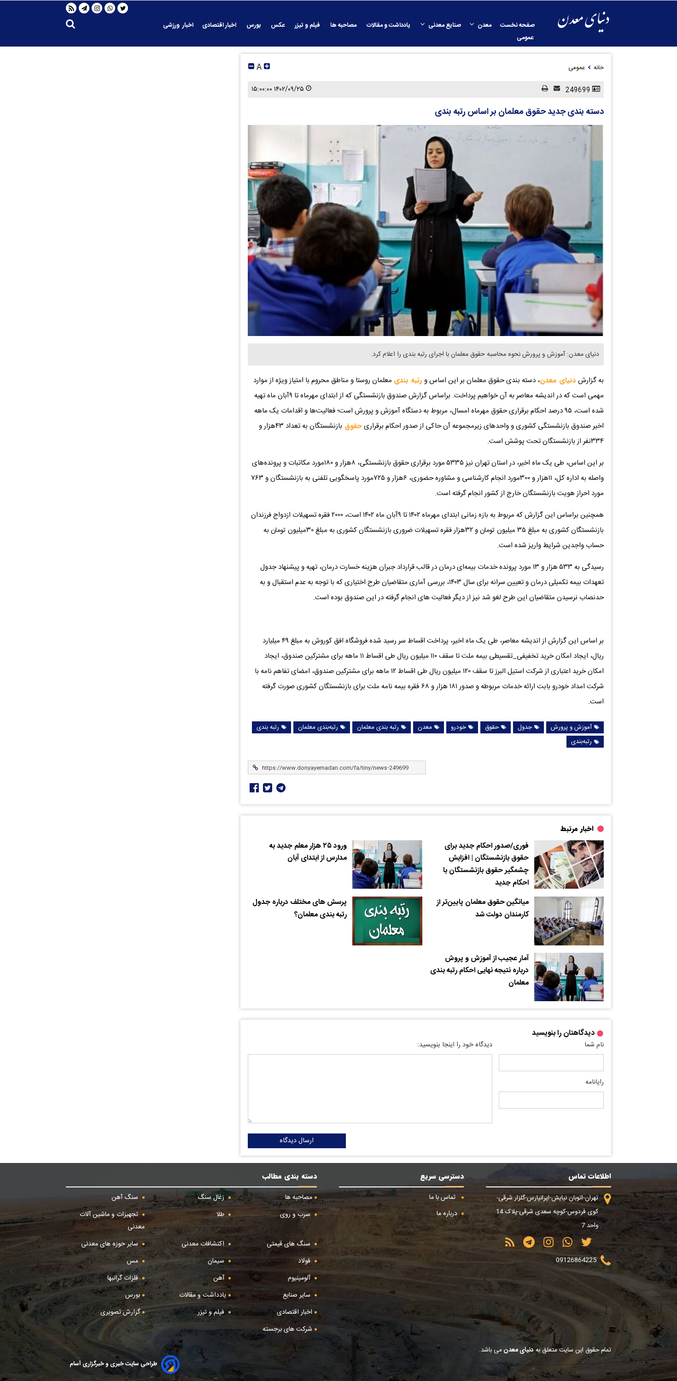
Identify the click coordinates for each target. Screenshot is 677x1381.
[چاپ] (542, 89)
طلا (221, 1214)
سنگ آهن (125, 1197)
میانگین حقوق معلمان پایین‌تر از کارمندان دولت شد (483, 909)
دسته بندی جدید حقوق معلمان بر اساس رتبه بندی (519, 112)
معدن (484, 25)
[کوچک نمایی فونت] (251, 67)
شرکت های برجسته (287, 1329)
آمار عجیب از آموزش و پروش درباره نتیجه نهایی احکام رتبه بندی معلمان (479, 971)
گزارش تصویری (120, 1312)
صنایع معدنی (444, 25)
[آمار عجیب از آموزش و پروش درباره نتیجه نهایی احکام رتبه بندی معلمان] (569, 977)
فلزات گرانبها (123, 1278)
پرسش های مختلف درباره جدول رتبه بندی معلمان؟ (299, 909)
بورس (254, 25)
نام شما (594, 1045)
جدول (525, 727)
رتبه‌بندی (581, 742)
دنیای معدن (558, 380)
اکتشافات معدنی (203, 1244)
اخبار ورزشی (178, 25)
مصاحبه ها (344, 25)
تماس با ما (443, 1197)
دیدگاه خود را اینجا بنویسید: (454, 1045)
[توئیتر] (266, 787)
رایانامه (594, 1082)
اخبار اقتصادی (220, 25)
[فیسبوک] (253, 787)
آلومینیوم (300, 1278)
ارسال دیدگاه (297, 1140)
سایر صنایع (297, 1295)
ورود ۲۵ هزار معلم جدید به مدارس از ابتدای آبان (308, 852)
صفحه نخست (517, 25)
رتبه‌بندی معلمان (318, 727)
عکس (278, 25)
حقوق (352, 425)
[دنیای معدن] (583, 22)
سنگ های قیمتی (289, 1244)
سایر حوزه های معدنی (110, 1244)
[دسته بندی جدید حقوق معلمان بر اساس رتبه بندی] (426, 230)
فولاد (305, 1261)
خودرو (458, 727)
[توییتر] (123, 8)
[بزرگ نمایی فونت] (266, 67)
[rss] (71, 8)
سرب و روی (296, 1214)
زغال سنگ (212, 1197)
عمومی (526, 38)
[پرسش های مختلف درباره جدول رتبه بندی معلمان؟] (387, 921)
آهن (219, 1278)
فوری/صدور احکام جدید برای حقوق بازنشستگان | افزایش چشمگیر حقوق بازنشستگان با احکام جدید (486, 864)
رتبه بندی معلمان (378, 727)
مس (133, 1261)
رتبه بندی (409, 380)
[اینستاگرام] (97, 8)
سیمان (217, 1261)
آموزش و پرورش (571, 727)
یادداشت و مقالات (389, 25)
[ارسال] (554, 89)
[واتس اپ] (110, 8)
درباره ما (448, 1213)
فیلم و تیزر (308, 25)
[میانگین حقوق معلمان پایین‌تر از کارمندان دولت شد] (569, 921)
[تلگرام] (84, 8)
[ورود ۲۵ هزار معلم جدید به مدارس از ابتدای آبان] (387, 864)
